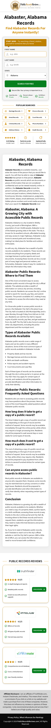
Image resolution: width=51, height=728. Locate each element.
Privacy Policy (13, 717)
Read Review (37, 589)
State (7, 71)
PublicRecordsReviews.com (28, 721)
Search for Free (25, 83)
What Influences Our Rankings (31, 717)
